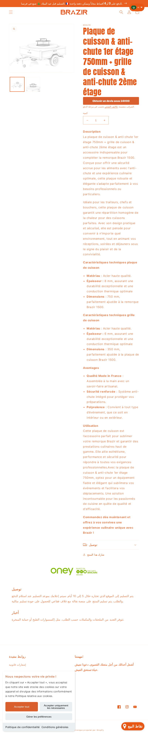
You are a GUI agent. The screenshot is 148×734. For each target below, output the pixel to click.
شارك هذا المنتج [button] (95, 554)
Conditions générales (55, 727)
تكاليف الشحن (111, 106)
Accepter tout (21, 706)
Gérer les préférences (38, 716)
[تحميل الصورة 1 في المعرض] (17, 84)
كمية (85, 113)
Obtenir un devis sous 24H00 (111, 100)
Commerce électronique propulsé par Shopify (81, 730)
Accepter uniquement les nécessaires (56, 706)
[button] (11, 12)
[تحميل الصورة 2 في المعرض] (33, 84)
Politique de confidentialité (22, 727)
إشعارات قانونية (17, 664)
